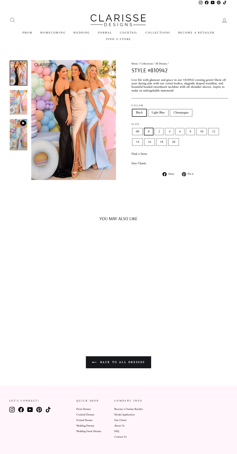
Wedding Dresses (85, 426)
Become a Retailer (196, 32)
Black (139, 113)
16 (149, 142)
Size (135, 124)
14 (137, 142)
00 (137, 131)
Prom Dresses (83, 409)
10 (201, 131)
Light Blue (158, 113)
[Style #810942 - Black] (28, 317)
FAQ (116, 431)
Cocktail (128, 32)
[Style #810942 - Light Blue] (34, 317)
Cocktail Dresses (85, 414)
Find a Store (118, 39)
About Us (119, 426)
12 (213, 131)
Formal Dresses (84, 420)
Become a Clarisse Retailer (128, 409)
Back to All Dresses (121, 362)
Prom (27, 32)
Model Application (124, 414)
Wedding (81, 32)
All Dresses (161, 63)
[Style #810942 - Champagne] (41, 317)
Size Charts (138, 163)
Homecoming (52, 32)
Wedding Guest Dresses (88, 431)
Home (134, 63)
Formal (105, 32)
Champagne (181, 113)
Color (137, 105)
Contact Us (120, 437)
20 (173, 142)
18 (161, 142)
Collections (157, 32)
